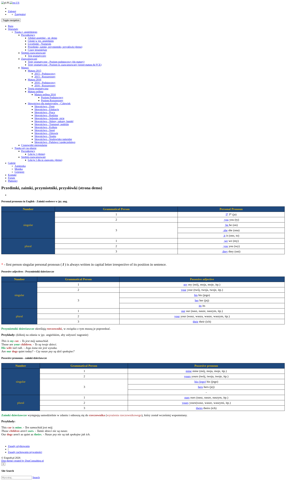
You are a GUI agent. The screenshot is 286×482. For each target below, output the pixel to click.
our (183, 311)
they (225, 251)
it (224, 235)
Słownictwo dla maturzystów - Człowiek (49, 103)
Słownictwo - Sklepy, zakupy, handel (53, 121)
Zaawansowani (29, 58)
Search (36, 477)
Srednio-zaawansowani (33, 157)
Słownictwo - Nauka (45, 136)
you (226, 219)
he (227, 225)
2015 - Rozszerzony (44, 76)
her (197, 300)
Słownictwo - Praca (44, 112)
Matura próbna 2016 (45, 94)
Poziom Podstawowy (52, 97)
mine (189, 371)
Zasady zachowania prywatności (25, 452)
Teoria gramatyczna (38, 88)
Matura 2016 (34, 79)
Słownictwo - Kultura (45, 127)
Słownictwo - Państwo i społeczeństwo (54, 142)
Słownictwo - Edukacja (46, 109)
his (196, 295)
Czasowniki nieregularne (34, 145)
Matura (25, 67)
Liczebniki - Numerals (39, 44)
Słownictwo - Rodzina (46, 115)
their (195, 321)
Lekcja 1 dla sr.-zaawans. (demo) (45, 160)
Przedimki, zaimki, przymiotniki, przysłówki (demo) (55, 46)
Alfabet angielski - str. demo (42, 38)
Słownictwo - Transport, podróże (51, 124)
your (183, 289)
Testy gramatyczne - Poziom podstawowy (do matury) (56, 61)
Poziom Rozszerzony (52, 100)
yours (187, 376)
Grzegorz (19, 172)
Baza (10, 26)
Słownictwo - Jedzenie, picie (49, 118)
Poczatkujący (28, 151)
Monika (19, 169)
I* (227, 214)
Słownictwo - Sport (44, 130)
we (225, 240)
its (200, 305)
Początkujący (28, 35)
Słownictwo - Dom (44, 106)
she (225, 230)
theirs (199, 408)
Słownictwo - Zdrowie (46, 133)
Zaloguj (12, 11)
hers (200, 387)
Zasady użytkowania (19, 446)
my (185, 284)
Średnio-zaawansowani (33, 52)
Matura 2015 (34, 70)
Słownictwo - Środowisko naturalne (53, 139)
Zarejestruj (20, 14)
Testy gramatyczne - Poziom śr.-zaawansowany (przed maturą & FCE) (64, 64)
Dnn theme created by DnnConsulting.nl (22, 460)
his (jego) (200, 381)
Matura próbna (35, 91)
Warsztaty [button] (13, 29)
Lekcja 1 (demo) (36, 154)
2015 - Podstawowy (44, 73)
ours (187, 397)
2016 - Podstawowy (44, 82)
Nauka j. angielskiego (26, 32)
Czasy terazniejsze (37, 49)
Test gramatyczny (37, 55)
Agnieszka (20, 166)
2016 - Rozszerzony (44, 85)
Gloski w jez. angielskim (41, 41)
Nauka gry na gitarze (25, 148)
